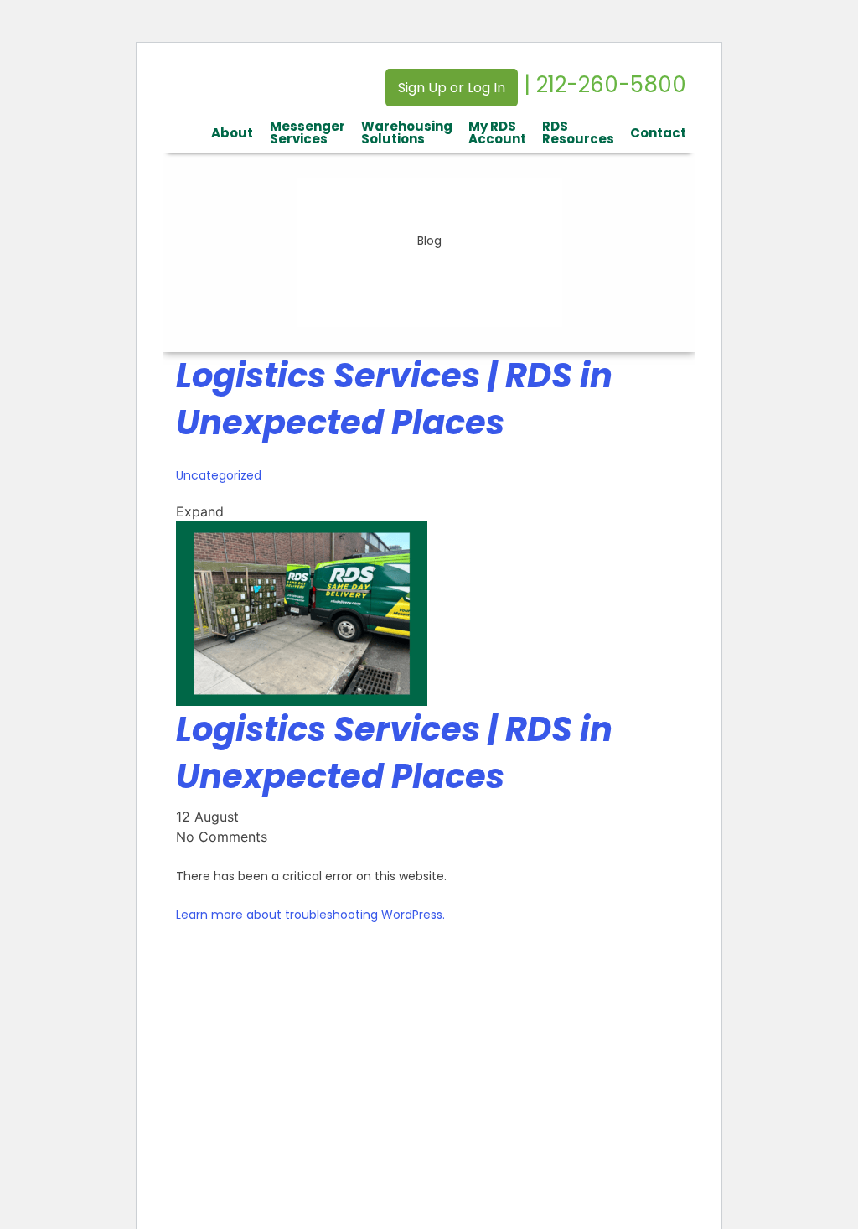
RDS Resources (578, 132)
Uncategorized (218, 475)
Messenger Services (307, 132)
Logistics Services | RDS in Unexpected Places (394, 399)
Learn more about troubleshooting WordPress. (310, 914)
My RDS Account (497, 132)
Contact (658, 133)
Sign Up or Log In (451, 87)
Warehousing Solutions (406, 132)
